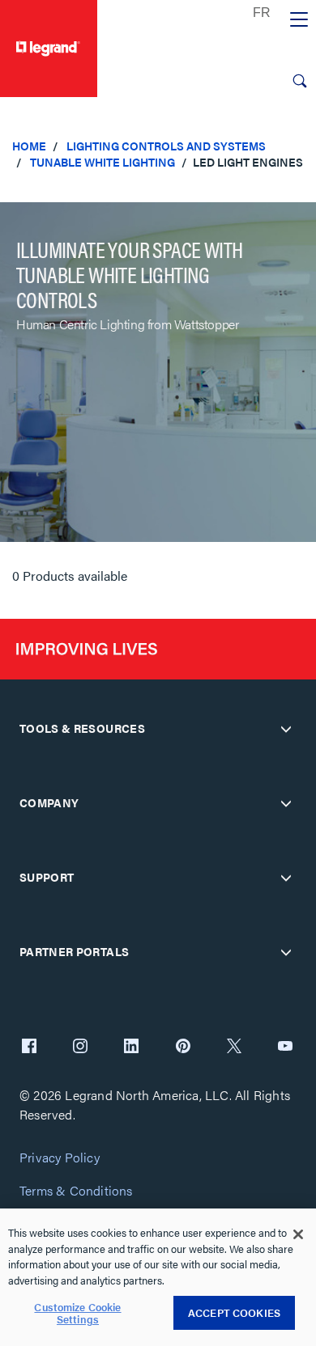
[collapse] (286, 729)
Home (29, 146)
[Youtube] (285, 1047)
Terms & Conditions (76, 1191)
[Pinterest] (183, 1047)
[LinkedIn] (131, 1047)
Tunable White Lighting (102, 162)
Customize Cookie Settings (77, 1313)
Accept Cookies (234, 1312)
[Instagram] (80, 1047)
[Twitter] (234, 1047)
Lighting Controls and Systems (166, 146)
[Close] (298, 1234)
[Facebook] (29, 1047)
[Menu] (299, 20)
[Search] (300, 81)
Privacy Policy (59, 1157)
